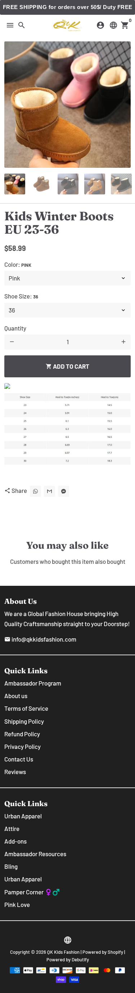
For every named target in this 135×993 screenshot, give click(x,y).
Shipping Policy (24, 721)
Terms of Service (26, 708)
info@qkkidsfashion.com (40, 639)
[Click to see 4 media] (94, 184)
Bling (11, 866)
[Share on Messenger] (63, 491)
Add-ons (15, 841)
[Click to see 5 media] (121, 184)
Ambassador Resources (35, 853)
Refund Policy (22, 733)
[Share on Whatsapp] (35, 491)
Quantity (15, 328)
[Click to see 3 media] (68, 184)
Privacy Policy (22, 746)
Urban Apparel (23, 815)
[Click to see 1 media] (14, 184)
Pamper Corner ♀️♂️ (32, 891)
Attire (11, 828)
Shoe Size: (21, 296)
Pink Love (17, 904)
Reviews (15, 771)
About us (15, 695)
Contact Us (18, 759)
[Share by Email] (49, 491)
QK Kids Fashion (63, 952)
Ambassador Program (32, 683)
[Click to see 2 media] (41, 184)
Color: (17, 264)
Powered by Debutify (67, 959)
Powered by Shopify (102, 952)
